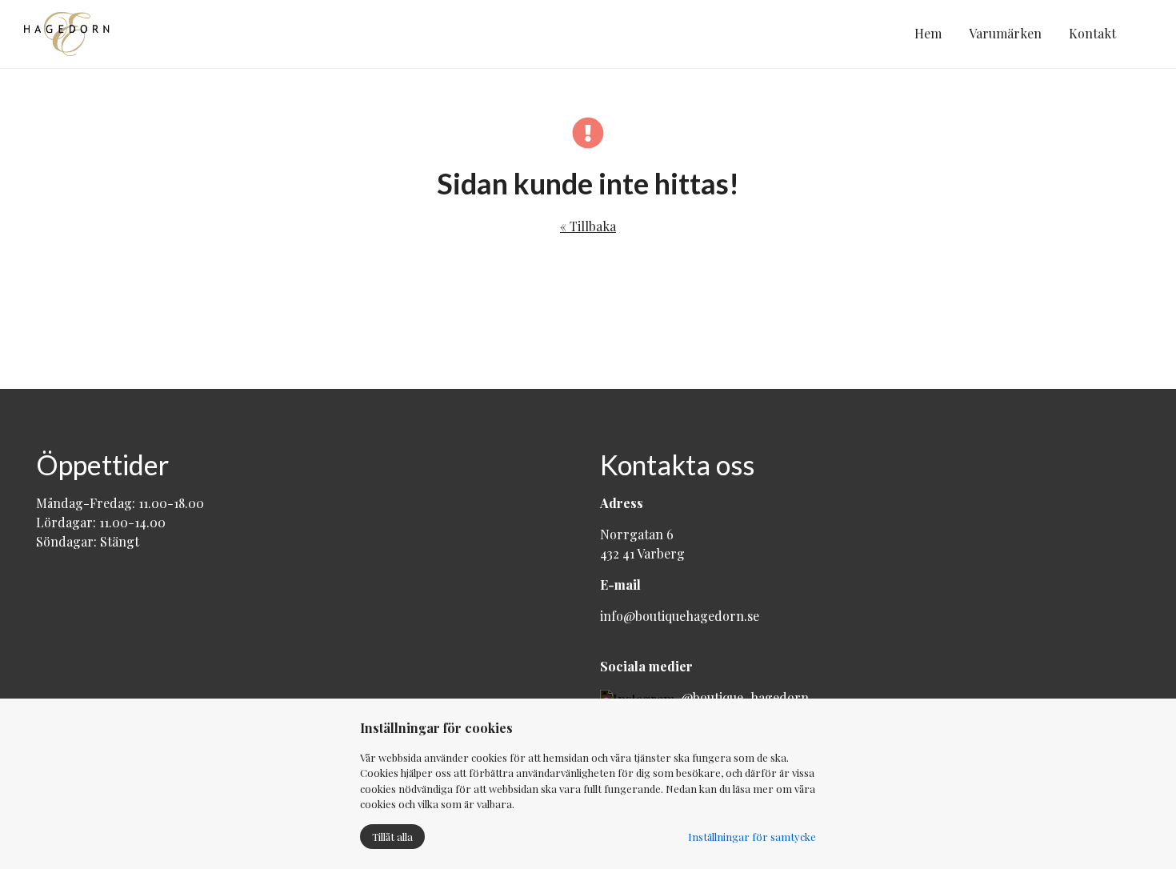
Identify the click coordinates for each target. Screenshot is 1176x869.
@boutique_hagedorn (741, 697)
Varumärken (1005, 33)
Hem (928, 33)
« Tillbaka (588, 226)
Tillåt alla (392, 836)
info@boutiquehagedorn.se (679, 615)
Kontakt (1092, 33)
